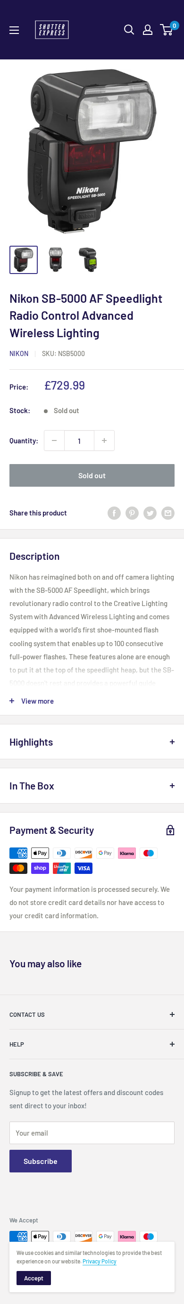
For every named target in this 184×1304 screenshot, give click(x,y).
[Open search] (129, 30)
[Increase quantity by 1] (104, 440)
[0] (167, 29)
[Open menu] (14, 30)
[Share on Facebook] (114, 513)
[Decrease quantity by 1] (54, 440)
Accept (33, 1278)
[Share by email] (168, 513)
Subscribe (41, 1160)
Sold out (92, 475)
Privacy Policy (100, 1261)
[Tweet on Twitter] (150, 513)
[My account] (147, 30)
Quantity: (23, 440)
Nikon (18, 353)
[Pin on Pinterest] (132, 513)
